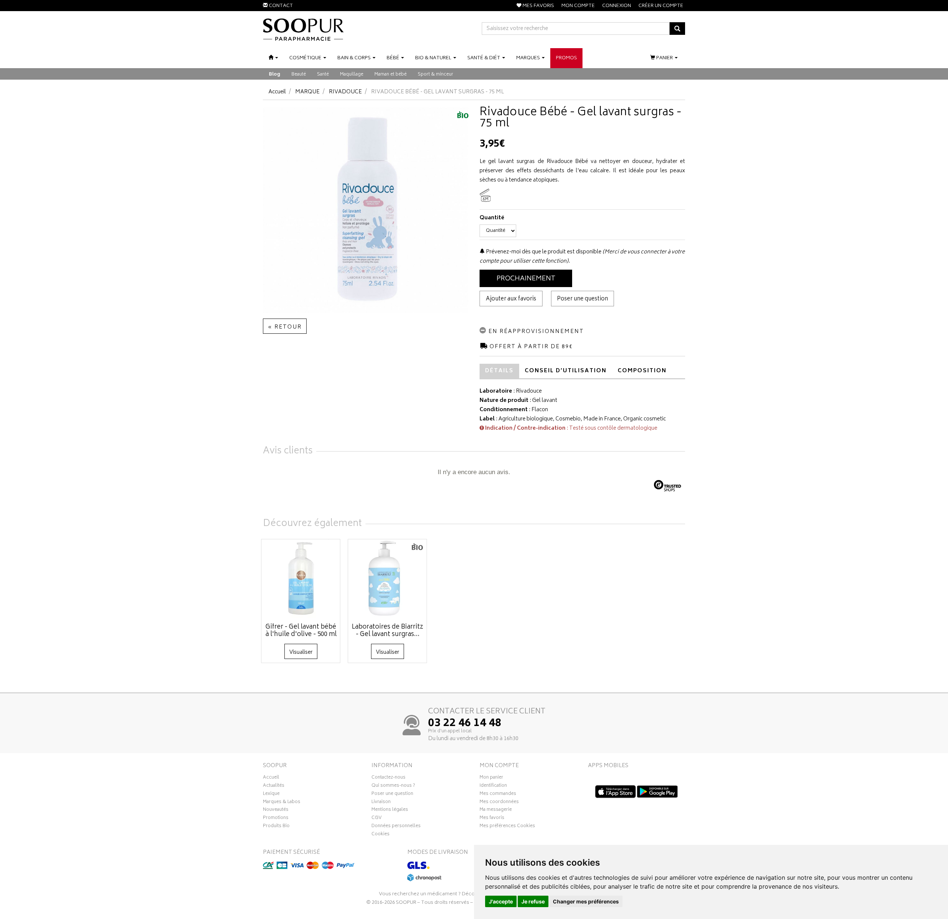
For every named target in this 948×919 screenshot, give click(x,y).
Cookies (380, 835)
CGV (376, 818)
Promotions (275, 818)
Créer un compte (660, 6)
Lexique (271, 794)
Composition (642, 371)
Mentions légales (389, 810)
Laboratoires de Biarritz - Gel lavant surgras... (387, 631)
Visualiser (301, 652)
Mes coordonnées (499, 802)
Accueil (277, 92)
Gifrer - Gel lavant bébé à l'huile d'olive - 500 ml (301, 631)
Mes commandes (498, 794)
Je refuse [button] (533, 901)
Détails (499, 371)
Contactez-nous (388, 778)
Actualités (273, 786)
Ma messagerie (496, 810)
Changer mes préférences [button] (586, 901)
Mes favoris (492, 818)
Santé (323, 75)
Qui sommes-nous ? (393, 786)
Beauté (298, 75)
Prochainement (526, 279)
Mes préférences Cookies (507, 826)
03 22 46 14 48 (464, 724)
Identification (493, 786)
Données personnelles (396, 826)
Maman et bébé (390, 75)
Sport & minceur (435, 75)
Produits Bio (276, 826)
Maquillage (351, 75)
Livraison (381, 802)
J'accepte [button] (501, 901)
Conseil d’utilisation (566, 371)
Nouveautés (275, 810)
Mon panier (491, 778)
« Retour (285, 327)
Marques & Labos (281, 802)
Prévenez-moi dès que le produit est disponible (543, 252)
